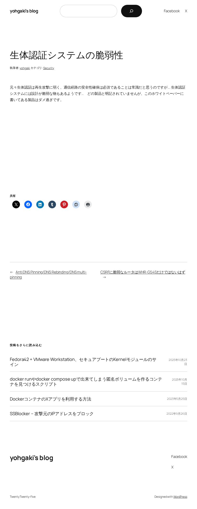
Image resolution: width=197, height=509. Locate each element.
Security (48, 68)
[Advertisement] (98, 154)
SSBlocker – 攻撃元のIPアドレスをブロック (52, 413)
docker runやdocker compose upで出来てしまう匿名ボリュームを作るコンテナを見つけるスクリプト (86, 381)
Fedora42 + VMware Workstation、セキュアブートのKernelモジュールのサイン (83, 362)
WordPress (180, 497)
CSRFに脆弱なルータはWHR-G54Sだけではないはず (142, 272)
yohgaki (25, 68)
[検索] (131, 11)
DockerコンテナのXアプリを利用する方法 (50, 398)
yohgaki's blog (24, 11)
